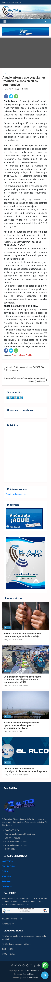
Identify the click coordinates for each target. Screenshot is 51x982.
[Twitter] (11, 96)
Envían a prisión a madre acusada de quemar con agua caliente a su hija (22, 635)
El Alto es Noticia (32, 970)
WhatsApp (6, 876)
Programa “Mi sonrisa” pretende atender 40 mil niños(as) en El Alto (24, 380)
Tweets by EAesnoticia (16, 494)
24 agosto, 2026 (10, 731)
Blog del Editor (8, 866)
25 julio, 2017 (7, 89)
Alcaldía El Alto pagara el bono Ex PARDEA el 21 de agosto (25, 368)
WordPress (33, 977)
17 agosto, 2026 (10, 774)
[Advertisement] (25, 454)
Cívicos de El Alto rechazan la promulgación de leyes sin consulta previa (25, 770)
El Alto (5, 73)
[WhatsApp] (16, 96)
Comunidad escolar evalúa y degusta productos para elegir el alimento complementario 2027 (22, 679)
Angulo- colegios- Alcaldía (22, 355)
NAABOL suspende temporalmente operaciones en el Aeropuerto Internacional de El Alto (21, 725)
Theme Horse (29, 974)
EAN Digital (23, 685)
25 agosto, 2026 (10, 639)
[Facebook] (6, 96)
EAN (17, 89)
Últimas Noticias (13, 598)
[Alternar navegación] (5, 21)
